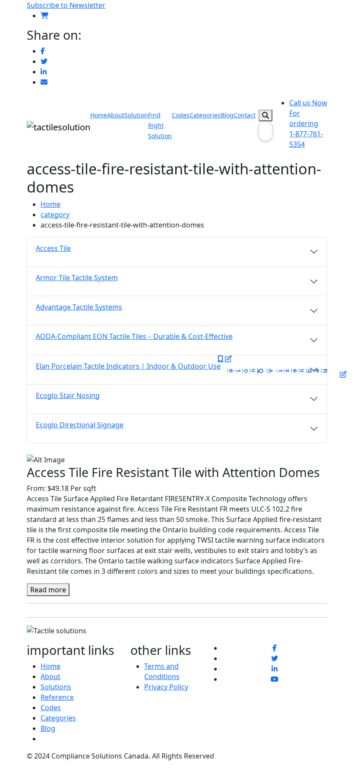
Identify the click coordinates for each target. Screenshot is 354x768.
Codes (181, 115)
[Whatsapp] (44, 82)
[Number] (221, 358)
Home (98, 115)
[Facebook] (43, 51)
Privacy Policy (166, 687)
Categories (205, 115)
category (55, 214)
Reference (57, 697)
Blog (227, 115)
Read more (48, 589)
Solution (136, 115)
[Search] (265, 115)
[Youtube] (274, 679)
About (115, 115)
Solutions (56, 687)
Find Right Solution (160, 125)
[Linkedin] (44, 71)
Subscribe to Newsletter (66, 5)
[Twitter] (44, 61)
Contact (245, 115)
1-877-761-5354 (308, 123)
